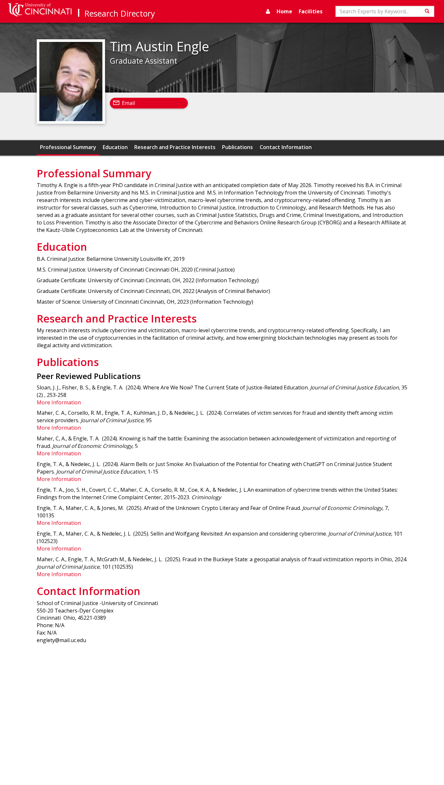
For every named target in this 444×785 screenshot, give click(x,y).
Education (115, 147)
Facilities (310, 11)
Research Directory (120, 13)
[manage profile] (268, 11)
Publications (237, 147)
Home (284, 11)
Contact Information (286, 147)
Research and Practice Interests (174, 147)
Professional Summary (68, 147)
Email (128, 103)
